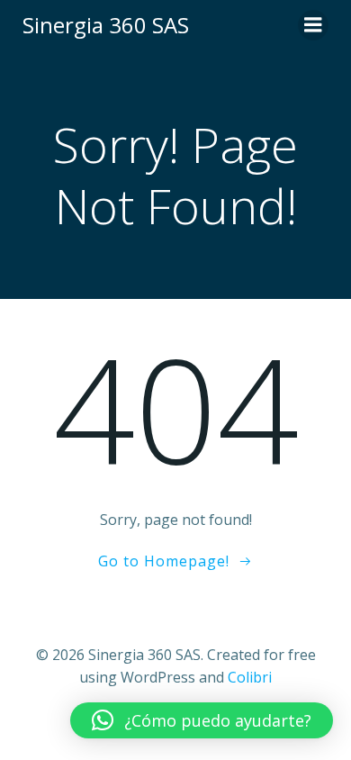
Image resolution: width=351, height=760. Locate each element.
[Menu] (313, 25)
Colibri (250, 677)
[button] (201, 720)
